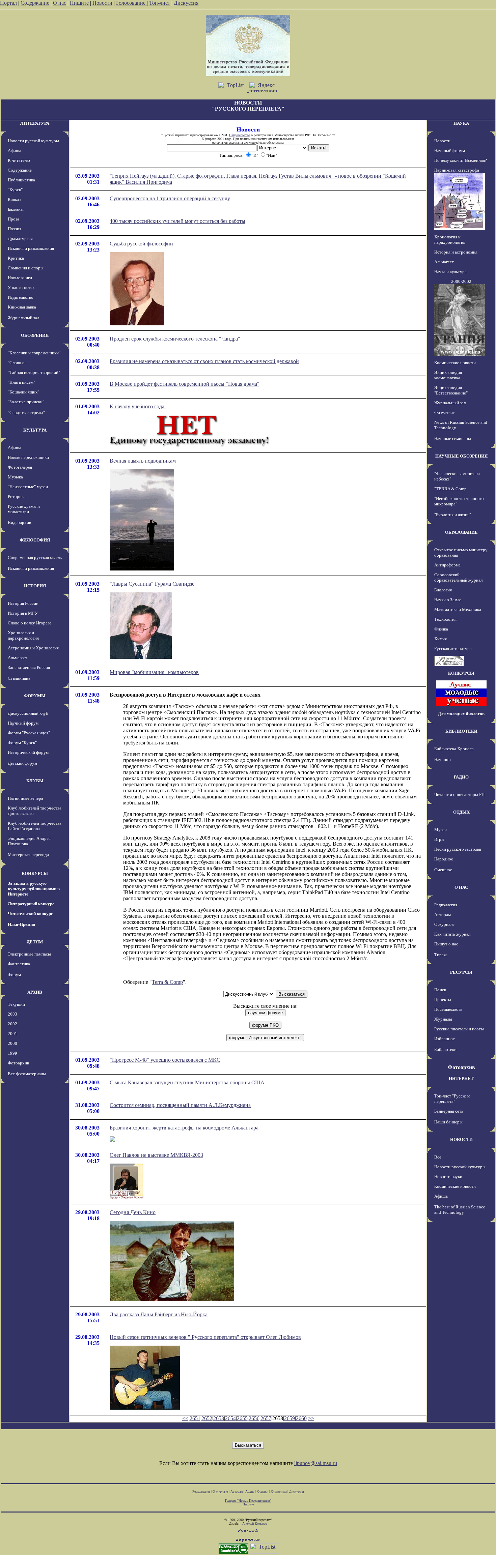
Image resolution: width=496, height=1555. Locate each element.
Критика (16, 258)
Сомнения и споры (26, 267)
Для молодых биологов (461, 713)
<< (185, 1418)
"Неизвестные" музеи (28, 486)
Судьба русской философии (141, 243)
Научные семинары (452, 438)
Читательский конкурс (30, 913)
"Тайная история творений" (34, 372)
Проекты (442, 999)
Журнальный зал (23, 317)
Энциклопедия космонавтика (448, 375)
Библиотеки (445, 1049)
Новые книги (20, 277)
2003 (12, 1014)
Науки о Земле (447, 599)
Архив (249, 1491)
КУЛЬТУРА (35, 430)
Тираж (440, 954)
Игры (439, 839)
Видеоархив (19, 522)
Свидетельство (239, 135)
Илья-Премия (21, 924)
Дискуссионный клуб (28, 713)
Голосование (131, 3)
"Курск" (15, 189)
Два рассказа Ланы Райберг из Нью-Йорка (159, 1314)
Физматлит (444, 412)
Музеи (440, 829)
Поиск (440, 989)
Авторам (442, 914)
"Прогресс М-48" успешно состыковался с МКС (165, 1060)
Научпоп (442, 759)
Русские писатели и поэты (459, 1028)
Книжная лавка (22, 307)
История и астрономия (455, 252)
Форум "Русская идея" (29, 732)
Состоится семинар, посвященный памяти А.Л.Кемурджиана (180, 1105)
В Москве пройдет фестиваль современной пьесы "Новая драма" (184, 384)
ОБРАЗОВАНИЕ (461, 532)
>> (311, 1418)
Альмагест (17, 657)
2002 (12, 1023)
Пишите (79, 3)
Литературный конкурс (31, 903)
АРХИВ (34, 992)
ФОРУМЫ (35, 695)
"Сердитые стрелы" (26, 412)
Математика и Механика (457, 609)
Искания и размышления (31, 248)
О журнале (444, 924)
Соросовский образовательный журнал (458, 577)
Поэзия (14, 228)
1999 (12, 1053)
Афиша (14, 150)
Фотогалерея (20, 467)
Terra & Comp (167, 982)
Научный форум (23, 723)
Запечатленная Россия (29, 667)
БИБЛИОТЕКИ (461, 731)
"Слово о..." (18, 362)
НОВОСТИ (461, 1139)
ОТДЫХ (461, 812)
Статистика (278, 1491)
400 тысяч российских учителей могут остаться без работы (177, 221)
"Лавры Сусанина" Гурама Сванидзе (152, 584)
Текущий (16, 1004)
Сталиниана (19, 678)
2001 (12, 1033)
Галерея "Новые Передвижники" (248, 1500)
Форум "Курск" (22, 742)
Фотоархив (18, 1062)
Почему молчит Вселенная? (460, 160)
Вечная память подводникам (143, 461)
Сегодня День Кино (133, 1212)
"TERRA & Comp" (451, 488)
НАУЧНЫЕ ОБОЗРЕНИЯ (461, 456)
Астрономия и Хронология (33, 647)
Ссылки (262, 1491)
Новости (102, 3)
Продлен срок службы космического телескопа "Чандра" (175, 339)
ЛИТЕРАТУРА (34, 123)
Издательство (20, 297)
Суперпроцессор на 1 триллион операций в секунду (170, 198)
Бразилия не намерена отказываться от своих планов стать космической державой (204, 361)
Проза (13, 219)
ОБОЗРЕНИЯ (35, 335)
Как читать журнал (452, 934)
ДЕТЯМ (35, 941)
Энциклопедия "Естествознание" (451, 390)
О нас (59, 3)
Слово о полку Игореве (30, 622)
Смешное (443, 869)
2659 (289, 1418)
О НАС (461, 887)
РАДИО (461, 777)
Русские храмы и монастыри (24, 509)
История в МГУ (23, 613)
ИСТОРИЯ (35, 585)
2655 (242, 1418)
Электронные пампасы (29, 954)
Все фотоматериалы (27, 1073)
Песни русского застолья (457, 849)
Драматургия (20, 238)
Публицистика (21, 179)
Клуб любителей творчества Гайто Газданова (34, 826)
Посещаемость (448, 1009)
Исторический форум (28, 752)
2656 (254, 1418)
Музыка (15, 476)
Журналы (443, 1019)
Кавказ (14, 199)
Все (437, 1157)
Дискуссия (186, 3)
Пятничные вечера (25, 798)
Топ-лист (159, 3)
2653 (218, 1418)
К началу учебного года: (138, 406)
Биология (443, 589)
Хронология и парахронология (23, 635)
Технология (445, 619)
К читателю (19, 160)
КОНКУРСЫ (35, 873)
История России (23, 603)
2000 (12, 1043)
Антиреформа (447, 564)
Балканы (16, 209)
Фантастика (19, 963)
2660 (301, 1418)
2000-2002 (461, 281)
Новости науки (448, 1176)
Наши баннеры (448, 1121)
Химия (440, 638)
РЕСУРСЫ (461, 972)
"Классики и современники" (34, 352)
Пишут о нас (446, 943)
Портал (8, 3)
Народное (443, 858)
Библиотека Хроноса (454, 748)
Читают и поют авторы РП (459, 794)
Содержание (35, 3)
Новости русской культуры (33, 140)
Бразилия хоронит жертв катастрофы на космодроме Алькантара (184, 1128)
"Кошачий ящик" (23, 391)
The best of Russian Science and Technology (459, 1209)
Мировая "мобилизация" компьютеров (154, 672)
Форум (14, 974)
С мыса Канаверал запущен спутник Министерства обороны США (187, 1082)
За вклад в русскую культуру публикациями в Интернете (34, 889)
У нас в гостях (21, 287)
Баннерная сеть (448, 1111)
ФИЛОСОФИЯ (35, 539)
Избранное (444, 1038)
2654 (230, 1418)
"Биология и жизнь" (452, 514)
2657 (265, 1418)
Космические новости (455, 362)
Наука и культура (450, 271)
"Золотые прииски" (26, 401)
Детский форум (22, 763)
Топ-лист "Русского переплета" (452, 1098)
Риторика (17, 496)
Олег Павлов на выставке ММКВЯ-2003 (156, 1155)
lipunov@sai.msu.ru (315, 1463)
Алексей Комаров (254, 1523)
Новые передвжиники (28, 457)
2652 (206, 1418)
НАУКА (461, 123)
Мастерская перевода (28, 854)
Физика (441, 629)
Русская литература (453, 648)
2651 (195, 1418)
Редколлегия (445, 904)
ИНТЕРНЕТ (461, 1078)
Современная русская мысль (35, 557)
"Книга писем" (21, 382)
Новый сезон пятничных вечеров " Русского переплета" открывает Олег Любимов (205, 1337)
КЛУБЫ (35, 780)
